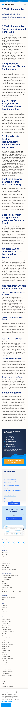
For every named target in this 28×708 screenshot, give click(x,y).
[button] (25, 4)
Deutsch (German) (6, 621)
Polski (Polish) (5, 633)
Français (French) (6, 625)
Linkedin (23, 542)
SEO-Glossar (5, 583)
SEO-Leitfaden (5, 585)
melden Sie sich (10, 521)
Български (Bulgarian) (7, 644)
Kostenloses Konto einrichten (14, 518)
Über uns (4, 683)
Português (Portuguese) (7, 635)
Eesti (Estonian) (5, 652)
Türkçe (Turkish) (6, 640)
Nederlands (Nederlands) (8, 631)
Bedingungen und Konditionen (9, 597)
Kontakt (4, 681)
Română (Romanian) (6, 664)
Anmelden (4, 607)
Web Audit (4, 559)
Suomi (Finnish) (5, 654)
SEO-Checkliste (5, 565)
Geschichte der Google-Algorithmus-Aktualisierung (14, 591)
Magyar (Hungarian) (6, 656)
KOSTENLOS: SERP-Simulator (9, 569)
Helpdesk (4, 614)
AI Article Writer (5, 567)
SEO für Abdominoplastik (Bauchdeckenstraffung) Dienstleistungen (10, 481)
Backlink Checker (6, 561)
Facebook (3, 542)
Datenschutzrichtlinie (6, 701)
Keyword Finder (5, 554)
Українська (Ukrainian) (7, 671)
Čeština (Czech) (6, 646)
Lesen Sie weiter (14, 503)
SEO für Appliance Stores (10, 495)
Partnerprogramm (6, 579)
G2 (3, 546)
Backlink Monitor (6, 563)
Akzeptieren (6, 705)
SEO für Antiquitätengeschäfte (11, 485)
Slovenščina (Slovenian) (7, 669)
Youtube (8, 542)
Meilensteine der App (7, 611)
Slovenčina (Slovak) (6, 667)
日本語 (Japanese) (6, 629)
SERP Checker (5, 556)
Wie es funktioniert (6, 577)
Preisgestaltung (5, 609)
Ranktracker (8, 5)
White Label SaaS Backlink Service (10, 575)
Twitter (18, 542)
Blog (3, 581)
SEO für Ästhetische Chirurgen (11, 493)
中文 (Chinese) (5, 642)
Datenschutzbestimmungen (8, 599)
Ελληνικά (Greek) (6, 650)
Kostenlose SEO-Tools (7, 587)
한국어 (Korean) (5, 673)
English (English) (6, 619)
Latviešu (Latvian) (6, 662)
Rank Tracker (5, 552)
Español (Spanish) (6, 623)
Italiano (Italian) (5, 627)
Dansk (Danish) (5, 648)
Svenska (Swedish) (6, 637)
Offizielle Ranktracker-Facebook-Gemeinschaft (13, 542)
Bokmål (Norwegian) (7, 675)
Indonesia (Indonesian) (7, 658)
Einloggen (4, 605)
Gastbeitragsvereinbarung (8, 589)
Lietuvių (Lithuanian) (6, 660)
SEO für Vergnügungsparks (10, 498)
